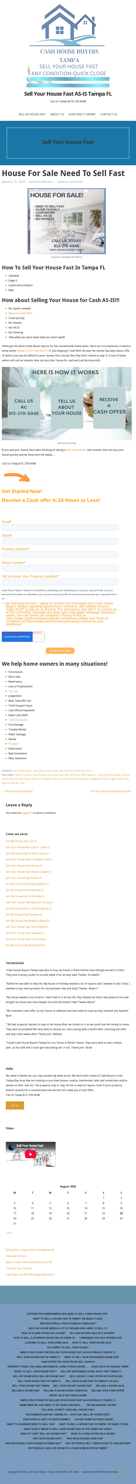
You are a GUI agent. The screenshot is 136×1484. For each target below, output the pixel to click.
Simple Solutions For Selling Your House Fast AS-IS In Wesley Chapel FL (68, 1352)
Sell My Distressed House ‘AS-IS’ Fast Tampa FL (91, 1371)
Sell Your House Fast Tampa (30, 1385)
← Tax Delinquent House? (17, 791)
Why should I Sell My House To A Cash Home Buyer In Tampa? (68, 1448)
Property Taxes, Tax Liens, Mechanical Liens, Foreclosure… (47, 1366)
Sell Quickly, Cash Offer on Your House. (96, 1376)
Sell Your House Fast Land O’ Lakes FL (28, 847)
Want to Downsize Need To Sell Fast (31, 1424)
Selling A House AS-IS (110, 1385)
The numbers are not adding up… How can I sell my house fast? (68, 1414)
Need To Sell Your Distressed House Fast (92, 1357)
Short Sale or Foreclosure (68, 1395)
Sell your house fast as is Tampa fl (32, 778)
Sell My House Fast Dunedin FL (24, 914)
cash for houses (23, 774)
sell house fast (61, 774)
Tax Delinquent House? (101, 1405)
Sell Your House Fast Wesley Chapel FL (28, 871)
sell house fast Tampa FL (83, 774)
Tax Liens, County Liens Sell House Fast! (68, 1409)
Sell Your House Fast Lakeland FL (25, 933)
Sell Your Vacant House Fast (72, 1385)
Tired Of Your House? (19, 1268)
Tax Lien (13, 691)
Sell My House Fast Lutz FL (21, 841)
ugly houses (116, 778)
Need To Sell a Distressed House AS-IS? (29, 1262)
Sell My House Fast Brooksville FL (26, 945)
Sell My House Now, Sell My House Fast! (39, 1376)
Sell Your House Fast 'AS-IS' (78, 770)
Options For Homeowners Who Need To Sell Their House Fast (67, 1313)
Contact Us (108, 114)
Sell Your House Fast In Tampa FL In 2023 (92, 1381)
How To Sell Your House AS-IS (91, 1342)
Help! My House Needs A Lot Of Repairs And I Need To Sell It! (68, 1328)
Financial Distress (16, 1256)
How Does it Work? (82, 114)
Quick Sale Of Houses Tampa (110, 1366)
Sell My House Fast (32, 114)
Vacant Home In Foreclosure (94, 1419)
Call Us (15, 1105)
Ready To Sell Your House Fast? (35, 1371)
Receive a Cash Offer (20, 313)
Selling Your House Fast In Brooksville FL (30, 1250)
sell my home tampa (109, 774)
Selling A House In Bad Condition (65, 1390)
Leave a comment (70, 182)
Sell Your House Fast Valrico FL (24, 865)
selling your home (99, 778)
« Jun (9, 1232)
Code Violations (17, 719)
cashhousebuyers (41, 182)
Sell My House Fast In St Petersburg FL (29, 908)
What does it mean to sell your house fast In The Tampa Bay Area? (68, 1429)
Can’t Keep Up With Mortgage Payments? (30, 1274)
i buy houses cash (42, 774)
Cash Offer (38, 770)
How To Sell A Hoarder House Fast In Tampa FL (44, 1337)
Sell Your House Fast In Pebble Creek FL (29, 859)
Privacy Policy (68, 1460)
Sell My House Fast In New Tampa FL (27, 853)
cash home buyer (76, 450)
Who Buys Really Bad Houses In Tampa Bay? (68, 1323)
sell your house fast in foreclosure (71, 778)
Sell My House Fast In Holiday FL (25, 896)
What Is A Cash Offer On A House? (43, 1333)
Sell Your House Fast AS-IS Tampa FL (68, 93)
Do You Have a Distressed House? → (112, 791)
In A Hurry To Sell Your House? (68, 1347)
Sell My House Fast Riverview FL (25, 890)
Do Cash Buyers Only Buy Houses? (92, 1333)
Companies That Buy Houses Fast (100, 1337)
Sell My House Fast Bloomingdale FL (27, 884)
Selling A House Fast (26, 1390)
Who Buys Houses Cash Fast (85, 1438)
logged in (27, 812)
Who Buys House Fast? (48, 1438)
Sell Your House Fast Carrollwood (26, 939)
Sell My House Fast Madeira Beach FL (28, 920)
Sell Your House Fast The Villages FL (27, 926)
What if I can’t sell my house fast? (44, 1433)
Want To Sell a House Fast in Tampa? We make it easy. (68, 1318)
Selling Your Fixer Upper (107, 1390)
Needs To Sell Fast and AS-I (33, 350)
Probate (13, 743)
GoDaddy (124, 1472)
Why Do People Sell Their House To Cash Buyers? (98, 1443)
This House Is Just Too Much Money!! (47, 1419)
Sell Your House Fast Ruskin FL (24, 878)
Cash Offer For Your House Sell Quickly (68, 1361)
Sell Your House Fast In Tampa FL (39, 1357)
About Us (57, 114)
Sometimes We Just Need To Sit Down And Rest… (50, 1405)
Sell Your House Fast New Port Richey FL (30, 902)
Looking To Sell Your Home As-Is (46, 1342)
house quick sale (54, 770)
